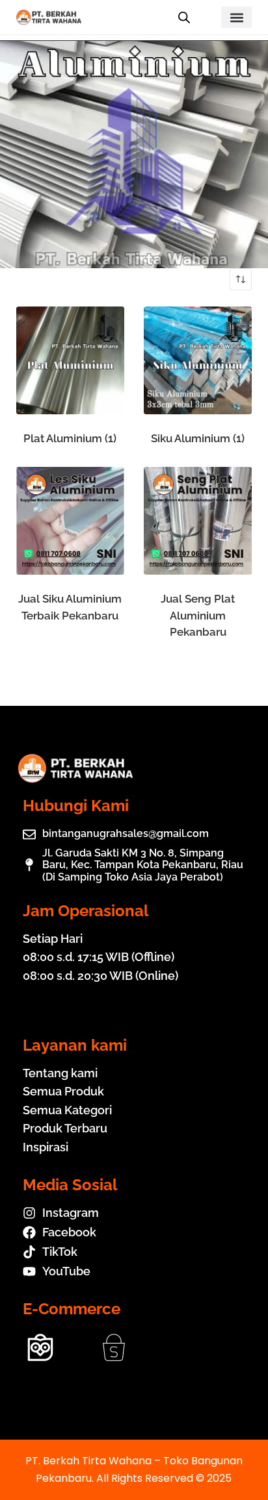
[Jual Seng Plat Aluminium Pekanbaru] (198, 521)
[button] (236, 17)
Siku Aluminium (198, 438)
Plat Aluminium (69, 438)
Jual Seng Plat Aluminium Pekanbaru (198, 615)
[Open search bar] (184, 17)
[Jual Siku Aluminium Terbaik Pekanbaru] (70, 521)
